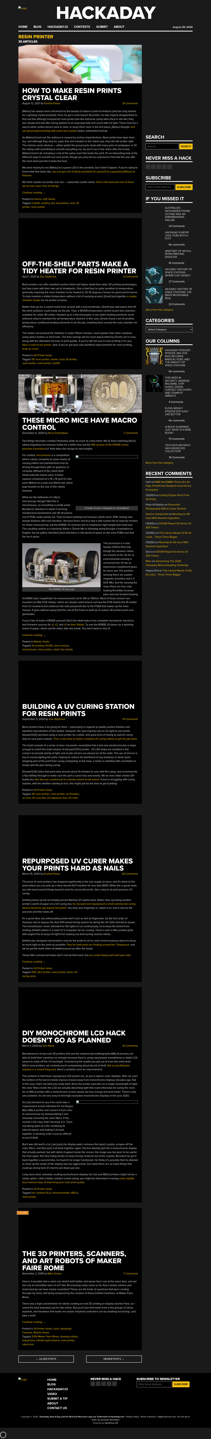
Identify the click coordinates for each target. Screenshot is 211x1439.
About (119, 27)
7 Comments (130, 433)
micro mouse (61, 645)
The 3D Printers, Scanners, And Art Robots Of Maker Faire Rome (74, 1261)
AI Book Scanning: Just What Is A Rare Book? (178, 429)
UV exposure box (57, 797)
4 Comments (175, 402)
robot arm (28, 1344)
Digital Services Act (167, 1417)
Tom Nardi (48, 1045)
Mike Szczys (55, 1273)
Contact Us (57, 1408)
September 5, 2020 (33, 719)
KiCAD (49, 645)
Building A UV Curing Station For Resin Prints (78, 710)
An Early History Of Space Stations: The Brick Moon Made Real (178, 293)
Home (22, 27)
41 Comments (130, 1045)
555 (34, 972)
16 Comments (176, 263)
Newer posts (113, 1359)
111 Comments (176, 439)
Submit (102, 27)
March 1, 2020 (30, 1045)
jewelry (46, 203)
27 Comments (176, 281)
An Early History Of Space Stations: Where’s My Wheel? (178, 272)
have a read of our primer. (37, 344)
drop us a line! (30, 348)
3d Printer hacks (43, 355)
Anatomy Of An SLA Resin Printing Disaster (178, 254)
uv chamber (72, 794)
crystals (36, 203)
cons (56, 1328)
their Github (77, 624)
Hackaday (106, 13)
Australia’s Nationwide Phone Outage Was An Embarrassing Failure (177, 214)
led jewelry (62, 203)
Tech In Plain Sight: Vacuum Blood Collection (178, 448)
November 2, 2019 (33, 1273)
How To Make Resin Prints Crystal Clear (72, 94)
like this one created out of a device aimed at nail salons (67, 779)
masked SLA (43, 1192)
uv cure (26, 797)
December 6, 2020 (33, 433)
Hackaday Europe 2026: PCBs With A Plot (177, 235)
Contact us (169, 166)
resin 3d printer (68, 359)
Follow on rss (164, 166)
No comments (176, 244)
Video (52, 1394)
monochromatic (61, 1192)
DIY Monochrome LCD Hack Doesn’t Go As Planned (74, 1037)
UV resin (73, 797)
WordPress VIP (111, 1423)
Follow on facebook (148, 166)
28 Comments (129, 873)
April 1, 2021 (29, 276)
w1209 (56, 363)
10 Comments (130, 719)
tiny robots (67, 649)
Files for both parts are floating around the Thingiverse (98, 944)
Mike (148, 561)
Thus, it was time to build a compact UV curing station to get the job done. (95, 738)
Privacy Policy (132, 1417)
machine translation (34, 448)
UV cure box (39, 797)
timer (70, 972)
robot (56, 649)
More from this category (159, 309)
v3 (65, 624)
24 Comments (176, 226)
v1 (53, 624)
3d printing (38, 645)
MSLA (74, 1192)
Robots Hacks (41, 641)
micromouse (43, 455)
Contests (82, 27)
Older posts (46, 1359)
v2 (56, 624)
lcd (33, 1192)
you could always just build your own (110, 955)
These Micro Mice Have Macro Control (79, 424)
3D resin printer (40, 359)
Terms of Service (148, 1417)
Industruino (28, 1340)
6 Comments (130, 276)
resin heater (29, 363)
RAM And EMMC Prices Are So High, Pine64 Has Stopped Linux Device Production (168, 485)
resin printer (38, 207)
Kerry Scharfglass (58, 433)
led (53, 203)
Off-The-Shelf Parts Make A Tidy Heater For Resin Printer (79, 267)
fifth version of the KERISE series (110, 444)
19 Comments (130, 103)
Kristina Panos (52, 103)
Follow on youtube (158, 166)
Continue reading (33, 192)
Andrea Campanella (157, 514)
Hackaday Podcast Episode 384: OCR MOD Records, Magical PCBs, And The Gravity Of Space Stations (178, 358)
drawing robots (69, 1336)
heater (54, 359)
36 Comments (176, 457)
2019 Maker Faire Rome (45, 1336)
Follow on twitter (153, 166)
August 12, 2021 (31, 103)
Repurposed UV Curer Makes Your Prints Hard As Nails (77, 865)
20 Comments (176, 304)
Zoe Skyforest (48, 276)
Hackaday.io (58, 27)
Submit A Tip (57, 1399)
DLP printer (44, 972)
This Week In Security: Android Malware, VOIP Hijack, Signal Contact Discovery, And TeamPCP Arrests (178, 386)
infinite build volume (47, 1340)
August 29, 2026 (183, 27)
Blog (37, 27)
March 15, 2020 (31, 873)
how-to (38, 199)
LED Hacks (49, 199)
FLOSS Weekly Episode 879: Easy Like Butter (176, 411)
